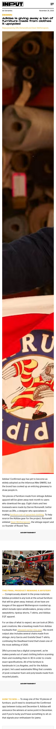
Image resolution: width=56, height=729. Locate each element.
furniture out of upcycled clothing (27, 514)
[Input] (12, 4)
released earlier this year (29, 629)
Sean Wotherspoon (20, 522)
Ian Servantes (7, 11)
